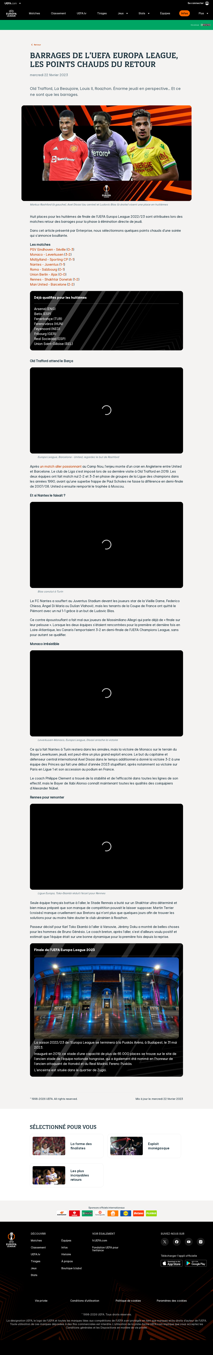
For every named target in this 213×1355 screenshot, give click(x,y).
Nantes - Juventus (44, 264)
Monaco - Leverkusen (46, 254)
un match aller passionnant (61, 466)
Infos (64, 1247)
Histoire (66, 1254)
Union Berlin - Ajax (44, 274)
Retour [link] (37, 44)
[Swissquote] (100, 1213)
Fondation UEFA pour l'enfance (105, 1249)
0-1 (61, 269)
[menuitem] (36, 13)
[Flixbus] (151, 1213)
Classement (38, 1247)
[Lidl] (125, 1213)
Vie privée (41, 1300)
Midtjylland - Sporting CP (49, 259)
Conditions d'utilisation (84, 1300)
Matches (36, 1240)
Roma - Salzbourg (43, 269)
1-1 (72, 259)
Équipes (66, 1240)
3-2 (68, 254)
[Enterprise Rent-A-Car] (205, 25)
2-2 (71, 284)
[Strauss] (74, 1213)
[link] (34, 13)
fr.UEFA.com (99, 1240)
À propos (67, 1261)
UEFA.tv (35, 1254)
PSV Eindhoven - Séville (48, 249)
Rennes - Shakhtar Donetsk (51, 279)
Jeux (34, 1268)
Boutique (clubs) (71, 1268)
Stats (34, 1275)
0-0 (62, 274)
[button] (123, 13)
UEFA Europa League (11, 13)
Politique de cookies (128, 1300)
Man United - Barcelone (48, 284)
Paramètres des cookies (172, 1300)
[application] (106, 410)
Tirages (35, 1261)
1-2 (76, 279)
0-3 (70, 249)
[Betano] (138, 1213)
